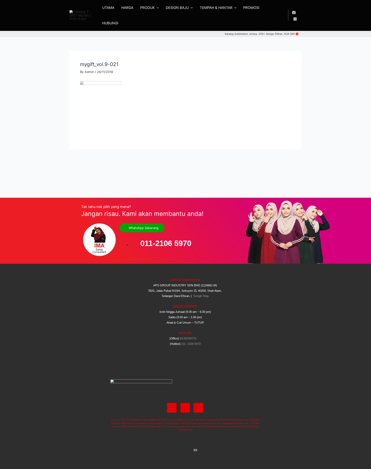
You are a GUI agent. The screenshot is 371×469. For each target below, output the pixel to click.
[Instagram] (295, 19)
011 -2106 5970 (191, 343)
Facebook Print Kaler (139, 420)
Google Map (200, 296)
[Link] (198, 408)
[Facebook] (294, 12)
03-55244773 (188, 338)
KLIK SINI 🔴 (291, 33)
